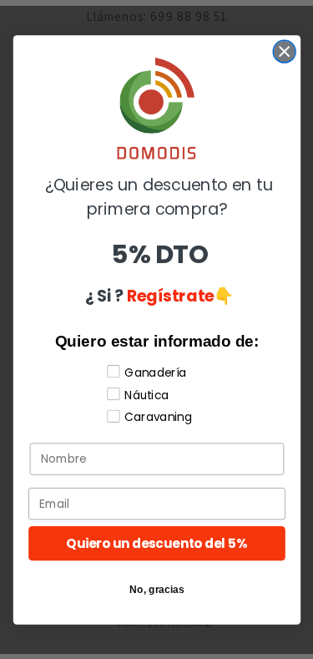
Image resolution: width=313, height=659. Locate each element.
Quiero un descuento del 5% (156, 542)
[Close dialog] (284, 51)
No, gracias (156, 588)
